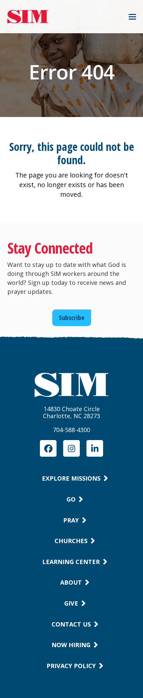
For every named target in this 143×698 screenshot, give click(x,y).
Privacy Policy (71, 666)
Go (71, 499)
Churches (71, 541)
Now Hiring (71, 645)
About (71, 582)
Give (71, 603)
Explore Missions (71, 478)
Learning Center (71, 562)
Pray (71, 520)
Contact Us (71, 624)
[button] (132, 17)
